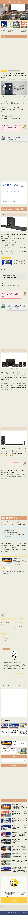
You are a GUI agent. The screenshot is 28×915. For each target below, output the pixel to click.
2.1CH (7, 194)
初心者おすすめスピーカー (11, 201)
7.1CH (7, 198)
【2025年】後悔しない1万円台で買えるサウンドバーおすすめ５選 (7, 620)
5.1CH (7, 196)
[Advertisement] (14, 53)
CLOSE (22, 186)
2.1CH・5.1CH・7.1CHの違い (12, 192)
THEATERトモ (14, 2)
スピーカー (4, 70)
